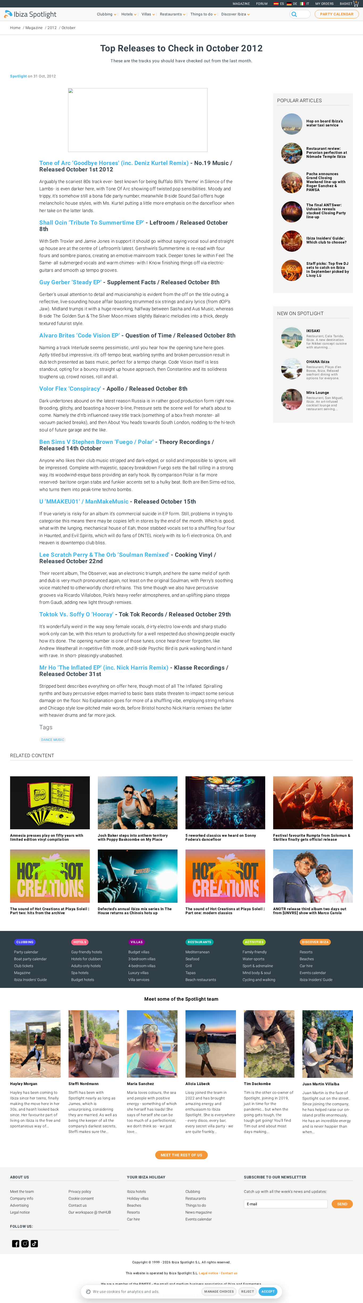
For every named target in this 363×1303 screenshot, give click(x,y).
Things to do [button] (202, 14)
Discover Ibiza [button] (233, 14)
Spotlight (18, 76)
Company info (21, 1198)
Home (15, 28)
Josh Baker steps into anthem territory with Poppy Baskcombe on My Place (133, 837)
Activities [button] (254, 942)
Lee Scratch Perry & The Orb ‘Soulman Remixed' (104, 554)
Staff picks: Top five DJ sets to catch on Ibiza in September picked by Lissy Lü (327, 269)
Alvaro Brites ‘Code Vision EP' (79, 335)
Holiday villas (138, 1198)
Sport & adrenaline (258, 966)
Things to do (195, 1205)
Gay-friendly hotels (86, 952)
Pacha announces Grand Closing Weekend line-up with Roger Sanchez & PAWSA (325, 182)
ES (282, 4)
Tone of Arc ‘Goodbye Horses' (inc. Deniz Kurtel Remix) (114, 163)
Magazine (241, 4)
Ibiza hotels (136, 1191)
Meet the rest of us (181, 1155)
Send (342, 1204)
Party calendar (26, 952)
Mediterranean (197, 952)
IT (307, 4)
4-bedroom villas (141, 966)
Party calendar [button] (336, 14)
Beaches (307, 959)
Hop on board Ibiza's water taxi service (324, 123)
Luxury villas (138, 973)
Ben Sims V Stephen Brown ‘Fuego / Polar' (96, 442)
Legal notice (20, 1212)
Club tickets (23, 966)
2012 (52, 28)
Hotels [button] (127, 14)
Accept (268, 1291)
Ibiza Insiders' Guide (30, 980)
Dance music (52, 740)
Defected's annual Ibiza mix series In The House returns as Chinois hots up (135, 911)
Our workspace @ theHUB (90, 1212)
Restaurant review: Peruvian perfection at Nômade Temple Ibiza (326, 152)
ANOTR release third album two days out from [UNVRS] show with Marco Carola (309, 911)
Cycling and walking (259, 980)
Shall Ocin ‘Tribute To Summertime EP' (91, 222)
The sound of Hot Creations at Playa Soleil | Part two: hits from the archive (49, 911)
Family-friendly (255, 952)
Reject (247, 1291)
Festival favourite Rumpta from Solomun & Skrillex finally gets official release (311, 837)
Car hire (306, 966)
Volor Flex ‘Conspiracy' (70, 388)
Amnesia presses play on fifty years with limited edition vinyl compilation (46, 837)
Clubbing (192, 1191)
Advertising (19, 1205)
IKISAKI (313, 331)
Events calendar (313, 973)
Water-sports (253, 959)
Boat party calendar (30, 959)
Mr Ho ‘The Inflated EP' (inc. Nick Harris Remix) (103, 667)
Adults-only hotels (86, 966)
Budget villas (138, 952)
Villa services (138, 980)
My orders (324, 4)
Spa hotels (79, 973)
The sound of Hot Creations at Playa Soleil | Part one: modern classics (225, 911)
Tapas (190, 973)
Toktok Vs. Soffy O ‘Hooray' (76, 614)
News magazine (198, 1212)
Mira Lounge (317, 392)
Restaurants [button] (171, 14)
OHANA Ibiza (318, 362)
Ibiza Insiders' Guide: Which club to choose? (326, 240)
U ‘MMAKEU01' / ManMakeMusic (84, 501)
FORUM (262, 4)
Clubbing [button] (105, 14)
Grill (188, 966)
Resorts (306, 952)
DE (295, 4)
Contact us (78, 1205)
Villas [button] (146, 14)
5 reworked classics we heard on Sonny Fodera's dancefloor (220, 837)
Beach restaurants (200, 980)
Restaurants (195, 1198)
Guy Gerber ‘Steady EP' (70, 282)
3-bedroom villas (141, 959)
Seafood (192, 959)
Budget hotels (82, 980)
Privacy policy (80, 1191)
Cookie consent (81, 1198)
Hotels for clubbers (86, 959)
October (69, 28)
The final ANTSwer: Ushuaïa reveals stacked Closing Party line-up (326, 211)
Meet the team (22, 1191)
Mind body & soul (257, 973)
